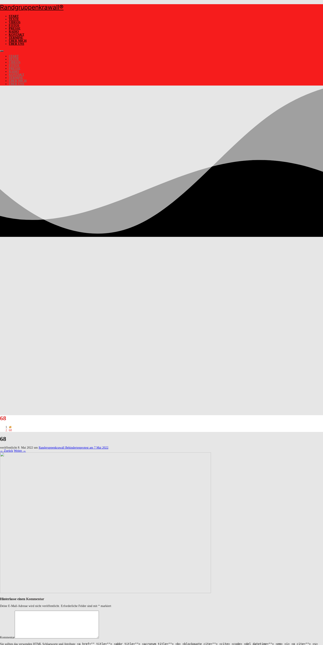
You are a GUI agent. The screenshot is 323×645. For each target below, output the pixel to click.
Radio (14, 31)
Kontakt (16, 34)
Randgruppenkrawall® (32, 7)
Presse (14, 28)
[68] (105, 592)
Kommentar (7, 637)
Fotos (14, 25)
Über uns (16, 44)
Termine (16, 37)
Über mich (18, 40)
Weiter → (20, 450)
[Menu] (2, 51)
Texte (14, 19)
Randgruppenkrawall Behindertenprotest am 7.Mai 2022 (73, 447)
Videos (14, 22)
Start (14, 16)
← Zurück (6, 450)
